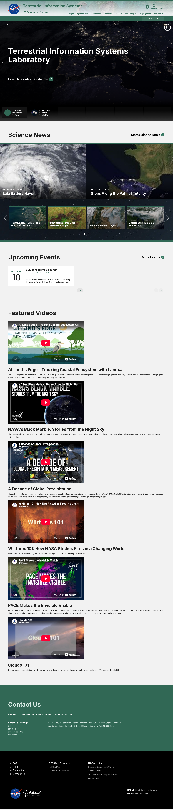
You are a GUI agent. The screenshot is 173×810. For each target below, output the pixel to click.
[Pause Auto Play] (167, 27)
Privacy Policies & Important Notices (104, 774)
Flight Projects (94, 771)
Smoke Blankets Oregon (102, 225)
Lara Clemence (141, 793)
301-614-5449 (13, 729)
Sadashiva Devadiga (18, 723)
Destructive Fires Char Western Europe (62, 224)
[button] (36, 12)
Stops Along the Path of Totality (118, 193)
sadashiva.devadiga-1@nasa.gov (16, 733)
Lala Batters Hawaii (19, 193)
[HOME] (147, 5)
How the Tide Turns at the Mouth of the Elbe (25, 224)
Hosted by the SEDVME (59, 771)
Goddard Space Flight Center (101, 767)
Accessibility (93, 778)
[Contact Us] (11, 774)
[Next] (170, 63)
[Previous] (3, 63)
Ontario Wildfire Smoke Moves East (141, 224)
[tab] (84, 234)
